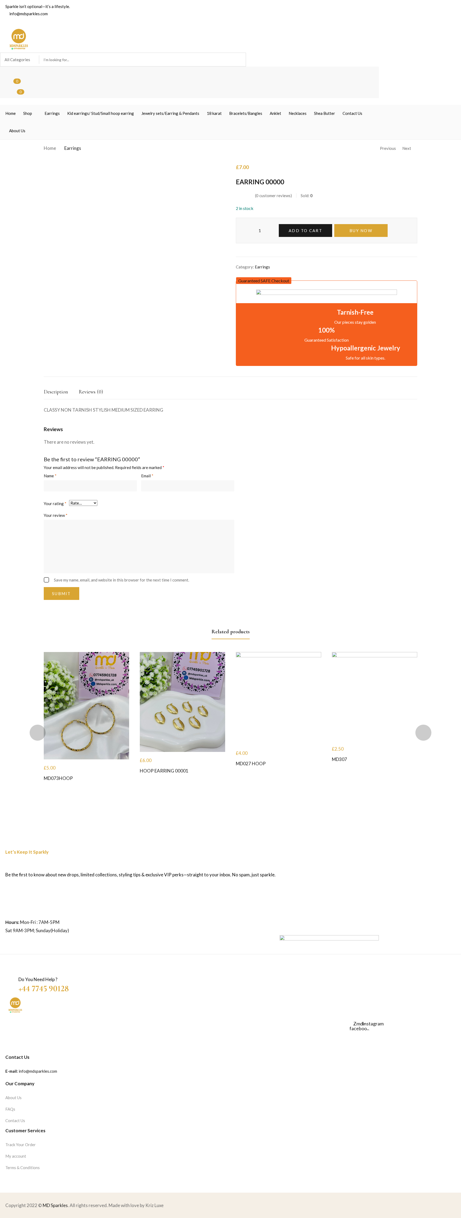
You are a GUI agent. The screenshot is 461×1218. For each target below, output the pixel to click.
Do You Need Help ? (37, 979)
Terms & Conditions (22, 1167)
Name (50, 475)
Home (50, 148)
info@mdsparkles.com (38, 1071)
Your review (55, 515)
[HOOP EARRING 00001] (182, 702)
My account (15, 1156)
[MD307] (374, 696)
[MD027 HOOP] (278, 698)
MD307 (339, 759)
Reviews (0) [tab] (91, 392)
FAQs (10, 1109)
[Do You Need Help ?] (9, 976)
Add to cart (305, 230)
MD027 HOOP (251, 763)
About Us (13, 1097)
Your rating (55, 503)
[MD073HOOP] (86, 705)
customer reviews (273, 195)
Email (147, 475)
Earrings (72, 148)
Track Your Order (20, 1144)
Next (406, 148)
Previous (388, 148)
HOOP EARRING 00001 (164, 771)
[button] (263, 280)
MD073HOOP (58, 778)
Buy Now (360, 230)
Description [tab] (56, 392)
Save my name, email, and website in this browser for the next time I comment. (121, 579)
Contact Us (15, 1120)
